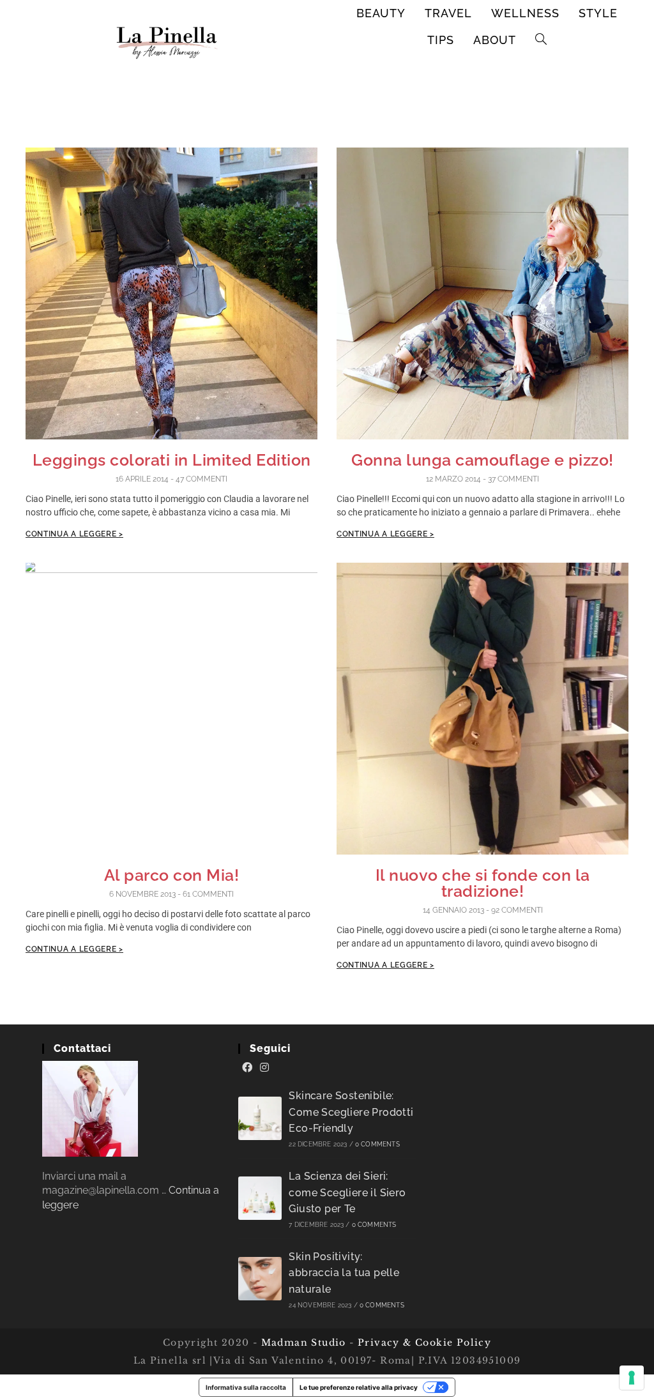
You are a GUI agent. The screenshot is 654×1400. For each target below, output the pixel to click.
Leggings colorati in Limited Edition (172, 459)
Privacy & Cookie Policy (424, 1342)
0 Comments (377, 1144)
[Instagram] (264, 1068)
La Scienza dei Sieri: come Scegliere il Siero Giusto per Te (347, 1192)
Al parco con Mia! (172, 875)
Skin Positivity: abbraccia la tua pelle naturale (344, 1273)
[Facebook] (247, 1068)
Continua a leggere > (74, 533)
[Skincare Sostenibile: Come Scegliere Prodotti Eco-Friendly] (260, 1118)
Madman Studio (301, 1342)
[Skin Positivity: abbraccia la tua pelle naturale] (260, 1278)
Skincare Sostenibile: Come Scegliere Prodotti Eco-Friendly (351, 1112)
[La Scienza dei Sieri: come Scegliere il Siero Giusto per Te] (260, 1198)
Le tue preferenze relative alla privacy (359, 1387)
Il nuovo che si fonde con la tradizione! (483, 883)
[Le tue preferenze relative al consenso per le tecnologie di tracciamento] (632, 1378)
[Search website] (541, 40)
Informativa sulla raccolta (246, 1387)
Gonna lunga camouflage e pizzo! (482, 459)
